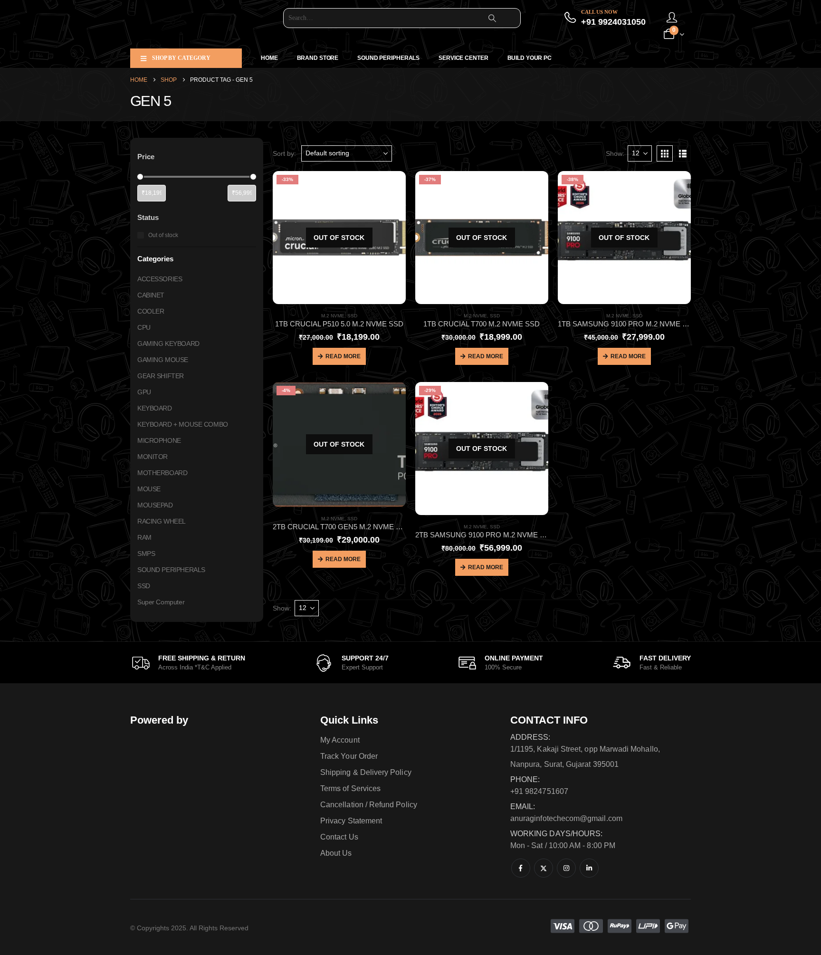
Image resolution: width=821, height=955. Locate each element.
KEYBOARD (154, 408)
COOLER (150, 311)
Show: (615, 153)
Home (269, 58)
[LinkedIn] (589, 868)
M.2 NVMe (332, 315)
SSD (352, 315)
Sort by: (284, 153)
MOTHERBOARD (162, 473)
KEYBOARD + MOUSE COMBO (182, 424)
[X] (543, 868)
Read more (343, 356)
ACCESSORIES (159, 279)
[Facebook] (520, 868)
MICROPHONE (159, 440)
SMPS (146, 553)
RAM (144, 537)
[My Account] (672, 18)
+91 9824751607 (539, 791)
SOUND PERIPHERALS (388, 58)
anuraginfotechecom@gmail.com (566, 818)
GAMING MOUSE (162, 359)
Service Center (463, 58)
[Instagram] (566, 868)
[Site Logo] (189, 24)
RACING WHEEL (161, 521)
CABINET (150, 295)
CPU (144, 327)
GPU (144, 392)
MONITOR (152, 456)
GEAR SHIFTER (160, 376)
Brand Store (318, 58)
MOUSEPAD (155, 505)
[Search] (492, 18)
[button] (665, 153)
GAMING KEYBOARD (168, 343)
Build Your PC (529, 58)
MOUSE (149, 489)
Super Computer (160, 602)
